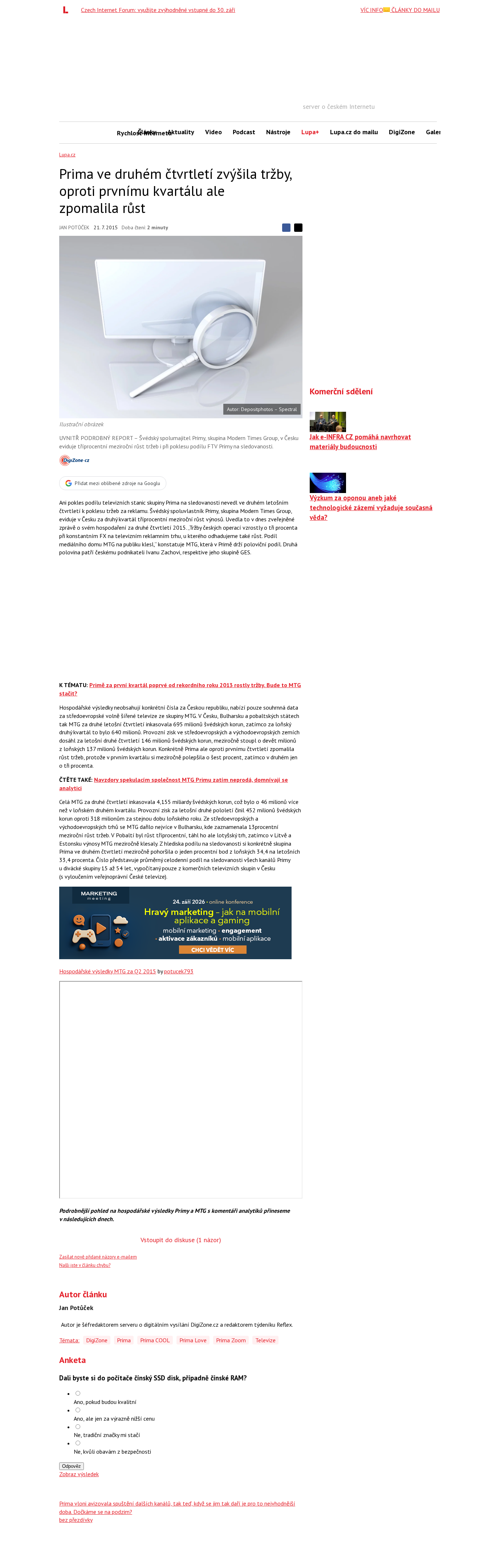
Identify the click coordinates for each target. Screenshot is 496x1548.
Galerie (436, 132)
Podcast (244, 132)
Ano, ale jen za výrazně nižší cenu (114, 1418)
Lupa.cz (67, 154)
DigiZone (402, 132)
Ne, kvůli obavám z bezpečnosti (112, 1451)
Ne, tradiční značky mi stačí (107, 1434)
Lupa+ (310, 132)
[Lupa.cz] (67, 9)
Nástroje (278, 132)
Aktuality (180, 132)
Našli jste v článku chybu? (84, 1265)
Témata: (69, 1340)
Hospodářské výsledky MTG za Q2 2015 (107, 971)
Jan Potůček (74, 227)
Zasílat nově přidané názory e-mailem (98, 1257)
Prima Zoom (231, 1340)
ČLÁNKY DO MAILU (415, 9)
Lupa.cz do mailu (354, 132)
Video (213, 132)
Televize (265, 1340)
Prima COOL (155, 1340)
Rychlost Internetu (124, 133)
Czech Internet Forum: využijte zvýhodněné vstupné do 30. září (158, 9)
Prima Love (193, 1340)
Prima (124, 1340)
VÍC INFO (372, 9)
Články (147, 132)
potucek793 (179, 971)
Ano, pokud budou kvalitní (105, 1401)
